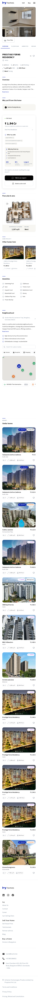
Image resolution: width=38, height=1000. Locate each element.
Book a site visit (20, 184)
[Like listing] (34, 56)
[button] (30, 56)
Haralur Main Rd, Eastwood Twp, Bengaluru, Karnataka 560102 (17, 319)
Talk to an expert (20, 178)
